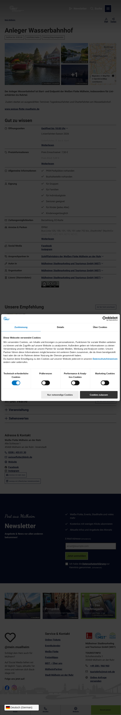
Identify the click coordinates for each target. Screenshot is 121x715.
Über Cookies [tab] (100, 327)
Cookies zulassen (99, 395)
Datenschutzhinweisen (105, 358)
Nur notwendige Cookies (60, 395)
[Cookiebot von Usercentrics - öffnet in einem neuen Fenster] (105, 318)
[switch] (45, 383)
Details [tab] (60, 327)
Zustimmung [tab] (21, 327)
